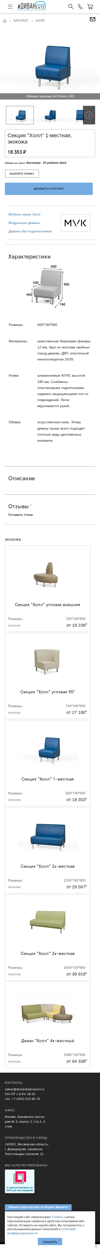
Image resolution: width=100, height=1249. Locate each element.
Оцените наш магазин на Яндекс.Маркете (38, 1207)
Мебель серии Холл (24, 214)
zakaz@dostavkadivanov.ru (24, 1089)
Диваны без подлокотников (29, 231)
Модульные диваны (24, 223)
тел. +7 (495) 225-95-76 (22, 1099)
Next (89, 115)
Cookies (57, 1217)
